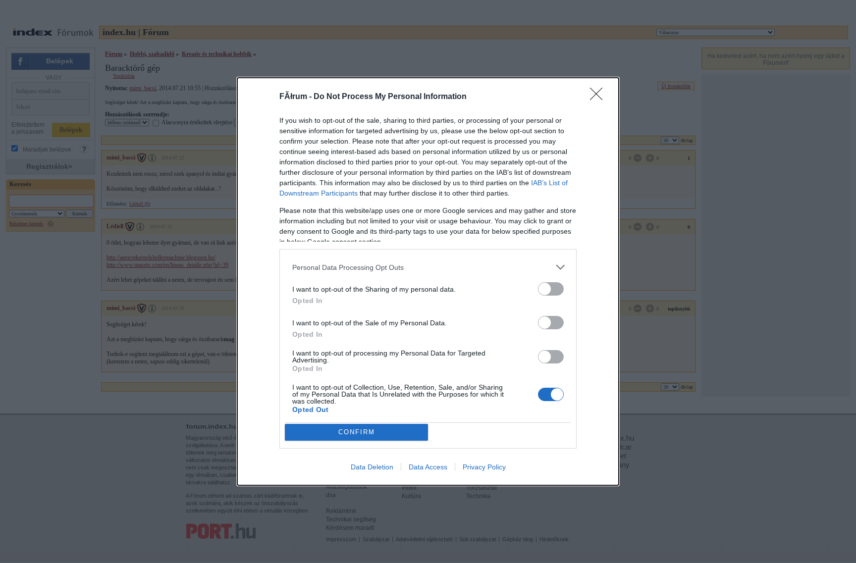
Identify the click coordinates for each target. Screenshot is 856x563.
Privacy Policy (484, 467)
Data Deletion (372, 467)
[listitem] (428, 267)
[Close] (599, 97)
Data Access (428, 467)
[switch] (551, 289)
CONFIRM (356, 432)
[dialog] (428, 281)
